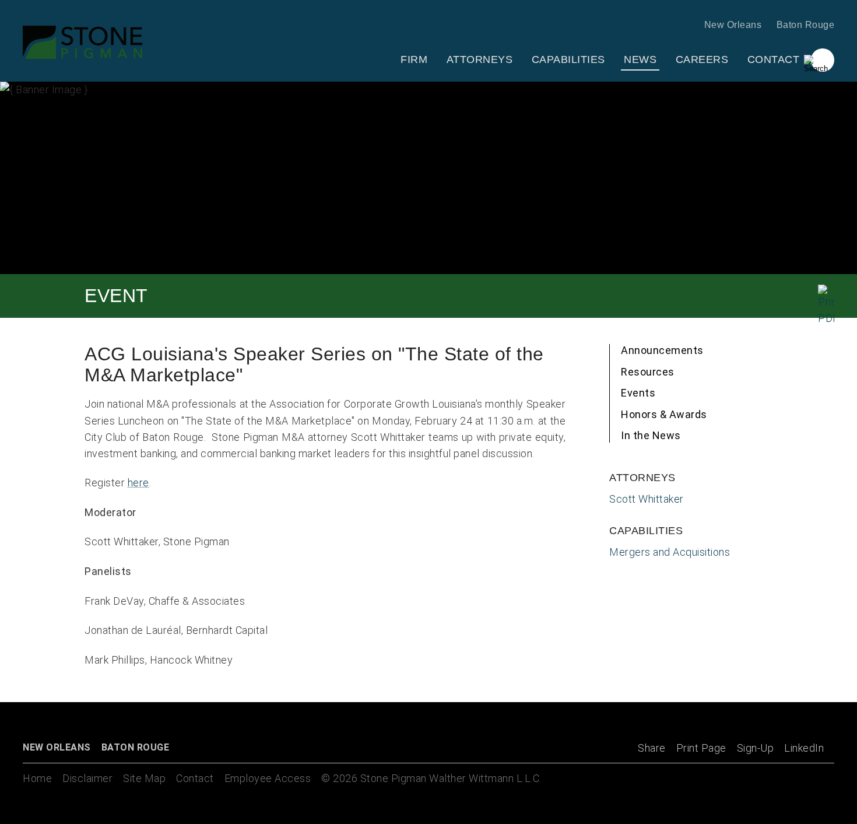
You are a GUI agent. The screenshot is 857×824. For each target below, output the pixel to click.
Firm (414, 59)
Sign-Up (755, 748)
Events (638, 393)
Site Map (144, 778)
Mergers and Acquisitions (669, 552)
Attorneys (480, 59)
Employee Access (267, 778)
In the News (651, 435)
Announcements (662, 350)
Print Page (701, 748)
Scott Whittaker (646, 499)
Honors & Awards (664, 414)
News (640, 59)
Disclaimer (87, 778)
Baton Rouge (806, 25)
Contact (773, 59)
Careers (702, 59)
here (138, 482)
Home (37, 778)
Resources (648, 372)
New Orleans (733, 25)
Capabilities (568, 59)
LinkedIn (804, 748)
